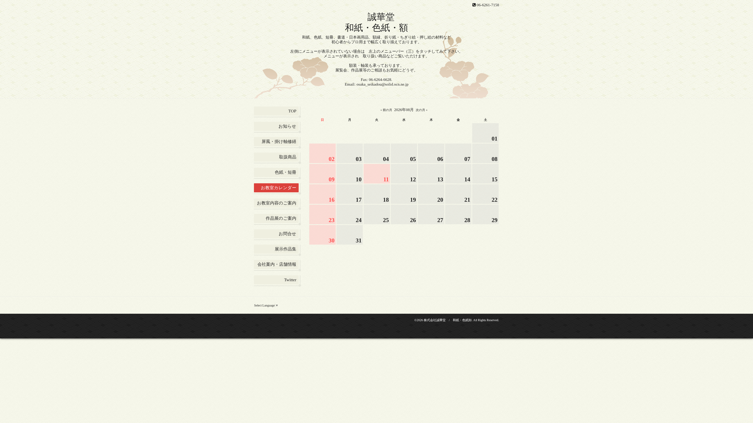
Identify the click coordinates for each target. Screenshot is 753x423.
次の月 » (421, 110)
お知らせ (287, 126)
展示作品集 (285, 249)
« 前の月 (386, 110)
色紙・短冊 (285, 172)
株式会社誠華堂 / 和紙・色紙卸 (448, 320)
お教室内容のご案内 (276, 203)
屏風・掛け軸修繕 (279, 141)
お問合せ (287, 233)
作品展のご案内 (281, 218)
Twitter (290, 279)
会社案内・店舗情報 (276, 264)
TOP (292, 110)
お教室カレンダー (278, 187)
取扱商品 (287, 157)
